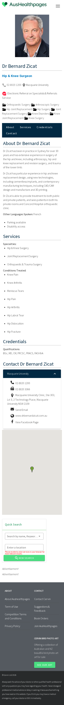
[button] (32, 469)
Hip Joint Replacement (19, 109)
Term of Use (11, 606)
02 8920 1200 (14, 85)
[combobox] (24, 536)
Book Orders (41, 618)
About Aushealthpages (17, 599)
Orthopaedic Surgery (18, 104)
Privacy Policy (12, 626)
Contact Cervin (42, 599)
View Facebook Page (27, 422)
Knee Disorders (40, 113)
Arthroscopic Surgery (47, 104)
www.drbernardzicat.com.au (31, 415)
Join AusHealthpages (45, 626)
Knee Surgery (36, 118)
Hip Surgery (44, 109)
